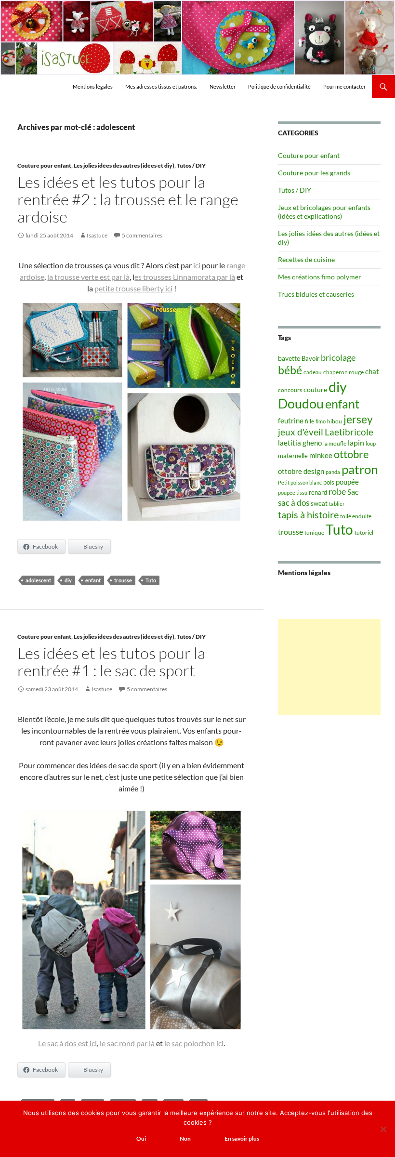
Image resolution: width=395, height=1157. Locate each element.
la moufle (334, 443)
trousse (123, 580)
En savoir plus (241, 1138)
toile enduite (355, 516)
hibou (334, 421)
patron (360, 469)
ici (197, 265)
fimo (321, 421)
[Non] (383, 1129)
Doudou (301, 403)
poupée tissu (292, 492)
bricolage (338, 357)
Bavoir (310, 358)
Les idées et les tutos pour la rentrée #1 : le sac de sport (111, 661)
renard (318, 492)
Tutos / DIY (191, 165)
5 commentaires (142, 235)
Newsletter (223, 86)
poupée (347, 481)
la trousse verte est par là (88, 276)
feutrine (290, 421)
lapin (356, 442)
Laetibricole (349, 431)
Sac (352, 491)
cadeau (312, 372)
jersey (358, 419)
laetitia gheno (300, 442)
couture (315, 389)
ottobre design (301, 471)
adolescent (38, 580)
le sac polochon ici (194, 1043)
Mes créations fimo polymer (319, 277)
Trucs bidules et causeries (316, 294)
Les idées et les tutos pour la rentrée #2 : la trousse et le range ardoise (127, 199)
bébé (290, 370)
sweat (319, 503)
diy (68, 580)
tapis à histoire (308, 514)
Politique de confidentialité (279, 86)
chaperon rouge (343, 372)
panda (333, 472)
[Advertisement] (329, 667)
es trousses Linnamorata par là (184, 276)
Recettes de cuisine (306, 259)
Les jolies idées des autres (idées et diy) (124, 165)
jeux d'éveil (300, 431)
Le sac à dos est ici (67, 1043)
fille (309, 421)
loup (371, 443)
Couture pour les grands (314, 173)
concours (290, 390)
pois (328, 482)
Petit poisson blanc (300, 482)
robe (337, 491)
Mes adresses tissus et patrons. (161, 86)
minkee (320, 455)
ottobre (351, 454)
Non (185, 1138)
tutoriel (364, 532)
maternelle (293, 456)
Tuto (150, 580)
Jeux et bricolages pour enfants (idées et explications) (324, 211)
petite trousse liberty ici (133, 288)
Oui (141, 1138)
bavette (289, 358)
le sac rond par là (127, 1043)
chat (372, 371)
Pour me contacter (344, 86)
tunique (314, 532)
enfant (93, 580)
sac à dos (293, 503)
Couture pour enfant (44, 165)
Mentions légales (93, 86)
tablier (336, 503)
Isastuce (97, 235)
